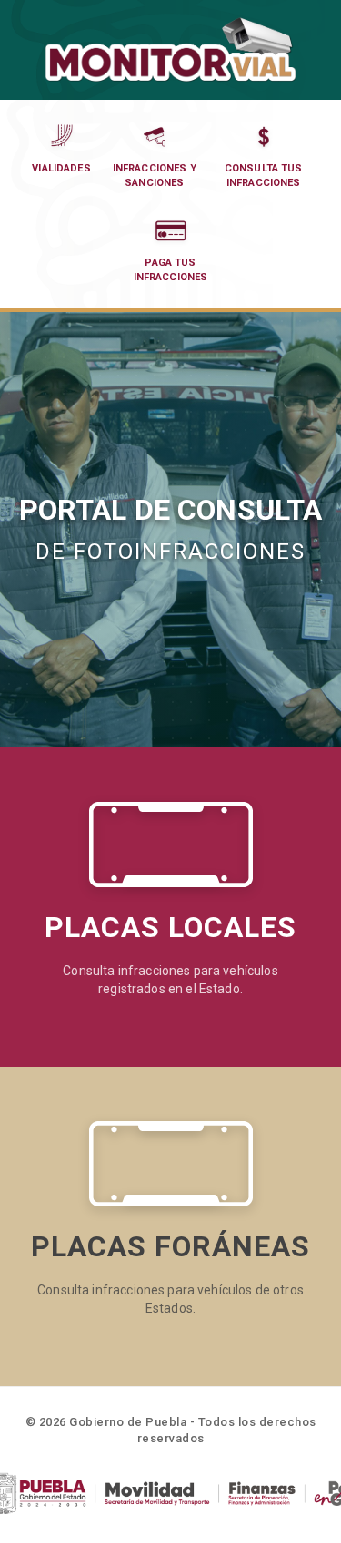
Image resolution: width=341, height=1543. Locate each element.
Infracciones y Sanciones (154, 175)
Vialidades (61, 168)
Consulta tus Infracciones (264, 175)
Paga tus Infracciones (171, 270)
